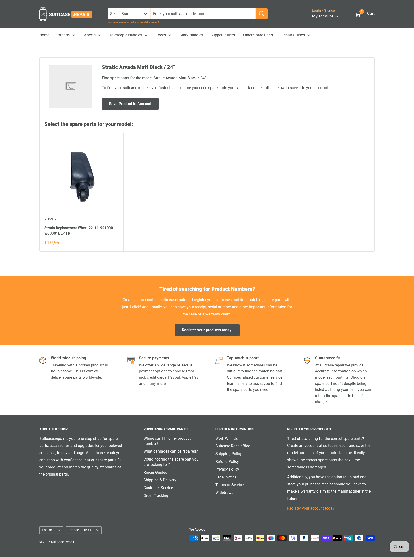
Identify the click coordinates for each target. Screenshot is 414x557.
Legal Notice (225, 477)
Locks (161, 35)
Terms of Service (229, 485)
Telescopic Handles (125, 35)
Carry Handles (191, 35)
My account (323, 16)
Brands (64, 35)
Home (44, 35)
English (47, 530)
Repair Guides (293, 35)
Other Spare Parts (258, 35)
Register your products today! (207, 330)
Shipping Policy (228, 453)
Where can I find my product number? (167, 441)
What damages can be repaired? (171, 451)
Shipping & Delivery (160, 480)
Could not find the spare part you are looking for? (171, 462)
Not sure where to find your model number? (133, 22)
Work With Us (226, 438)
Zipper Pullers (223, 35)
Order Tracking (156, 495)
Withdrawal (225, 492)
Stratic (50, 218)
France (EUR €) (80, 530)
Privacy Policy (227, 469)
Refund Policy (227, 461)
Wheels (89, 35)
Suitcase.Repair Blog (232, 446)
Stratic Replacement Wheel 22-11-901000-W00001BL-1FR (79, 231)
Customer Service (158, 487)
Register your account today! (311, 508)
